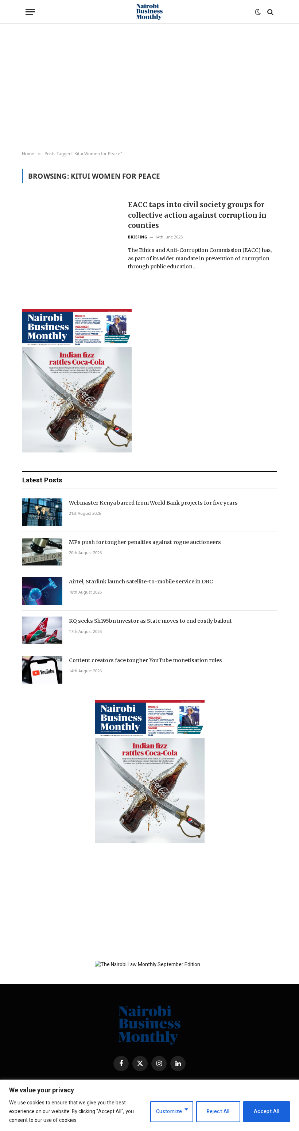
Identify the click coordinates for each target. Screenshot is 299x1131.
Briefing (137, 237)
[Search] (269, 12)
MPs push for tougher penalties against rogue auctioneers (145, 542)
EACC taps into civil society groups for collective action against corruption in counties (197, 215)
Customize (169, 1111)
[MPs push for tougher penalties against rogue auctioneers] (42, 552)
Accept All (266, 1111)
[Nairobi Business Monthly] (149, 12)
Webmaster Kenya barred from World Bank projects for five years (153, 503)
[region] (149, 1105)
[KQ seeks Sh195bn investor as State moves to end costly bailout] (42, 630)
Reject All (218, 1111)
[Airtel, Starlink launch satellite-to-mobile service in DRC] (42, 591)
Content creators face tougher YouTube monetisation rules (145, 660)
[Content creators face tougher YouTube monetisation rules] (42, 670)
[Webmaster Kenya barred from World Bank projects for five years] (42, 512)
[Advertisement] (149, 87)
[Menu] (30, 12)
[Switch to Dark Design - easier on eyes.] (258, 12)
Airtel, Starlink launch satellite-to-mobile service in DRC (141, 581)
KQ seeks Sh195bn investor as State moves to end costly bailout (150, 621)
